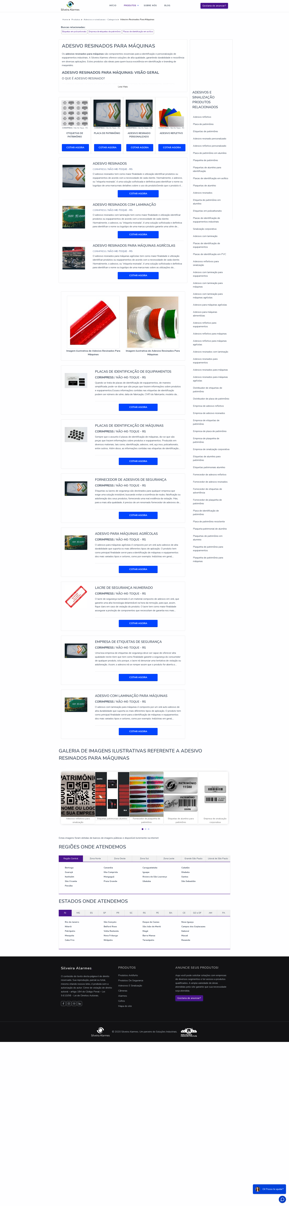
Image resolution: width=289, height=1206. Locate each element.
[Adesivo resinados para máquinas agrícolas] (73, 258)
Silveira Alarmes (99, 57)
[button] (141, 828)
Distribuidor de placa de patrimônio (211, 398)
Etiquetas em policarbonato (74, 31)
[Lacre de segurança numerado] (76, 596)
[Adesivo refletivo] (171, 113)
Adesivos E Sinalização (130, 985)
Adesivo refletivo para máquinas (210, 333)
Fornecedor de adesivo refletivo (209, 474)
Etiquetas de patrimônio (205, 131)
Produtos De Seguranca (130, 980)
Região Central (71, 858)
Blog (167, 5)
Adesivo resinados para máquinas (210, 369)
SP (104, 912)
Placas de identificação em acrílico (138, 31)
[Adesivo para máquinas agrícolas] (76, 542)
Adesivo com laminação (205, 236)
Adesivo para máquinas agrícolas (210, 304)
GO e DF (197, 912)
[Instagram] (68, 1003)
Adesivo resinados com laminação (210, 351)
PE (157, 912)
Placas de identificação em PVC (209, 254)
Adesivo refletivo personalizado (209, 146)
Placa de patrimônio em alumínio (210, 153)
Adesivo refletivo (202, 117)
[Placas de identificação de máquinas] (76, 434)
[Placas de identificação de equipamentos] (76, 380)
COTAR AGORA (75, 147)
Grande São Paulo (193, 858)
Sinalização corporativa (204, 229)
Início (112, 5)
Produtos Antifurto (128, 975)
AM (210, 912)
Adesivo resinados (202, 192)
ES (91, 912)
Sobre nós (150, 5)
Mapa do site (125, 1006)
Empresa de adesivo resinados (209, 413)
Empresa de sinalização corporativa (211, 449)
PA (223, 912)
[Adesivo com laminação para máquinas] (76, 704)
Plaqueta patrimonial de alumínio (210, 528)
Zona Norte (95, 858)
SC (131, 912)
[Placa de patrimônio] (107, 113)
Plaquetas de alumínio (204, 185)
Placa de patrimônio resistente (209, 521)
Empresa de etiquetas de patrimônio (105, 31)
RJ (65, 912)
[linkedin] (79, 1003)
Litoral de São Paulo (218, 858)
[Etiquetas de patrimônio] (74, 113)
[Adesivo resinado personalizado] (139, 113)
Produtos (130, 5)
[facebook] (63, 1003)
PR (118, 912)
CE (184, 912)
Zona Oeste (120, 858)
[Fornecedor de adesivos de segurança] (76, 488)
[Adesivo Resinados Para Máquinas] (93, 322)
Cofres (121, 1001)
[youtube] (74, 1003)
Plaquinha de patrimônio (205, 160)
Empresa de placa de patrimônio (210, 431)
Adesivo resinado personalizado (209, 138)
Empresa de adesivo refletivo (208, 406)
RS (144, 912)
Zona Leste (168, 858)
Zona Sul (144, 858)
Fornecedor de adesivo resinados (210, 481)
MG (78, 912)
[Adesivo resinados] (73, 176)
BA (170, 912)
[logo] (70, 6)
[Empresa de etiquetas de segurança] (76, 650)
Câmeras (122, 990)
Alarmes (122, 996)
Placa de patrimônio (203, 124)
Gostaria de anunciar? (214, 5)
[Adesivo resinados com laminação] (73, 217)
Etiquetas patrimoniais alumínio (209, 467)
